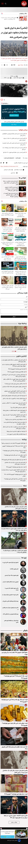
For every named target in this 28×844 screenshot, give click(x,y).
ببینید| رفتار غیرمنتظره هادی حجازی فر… (10, 601)
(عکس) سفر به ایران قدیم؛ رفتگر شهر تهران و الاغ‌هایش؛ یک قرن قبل (13, 134)
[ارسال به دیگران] (14, 65)
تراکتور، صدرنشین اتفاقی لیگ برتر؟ (18, 407)
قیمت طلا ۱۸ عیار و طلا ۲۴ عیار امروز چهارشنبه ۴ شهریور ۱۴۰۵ (13, 447)
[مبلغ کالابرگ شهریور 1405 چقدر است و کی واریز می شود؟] (14, 642)
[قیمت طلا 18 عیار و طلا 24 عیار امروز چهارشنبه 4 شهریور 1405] (14, 665)
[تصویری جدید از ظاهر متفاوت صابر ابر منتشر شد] (23, 583)
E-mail (25, 302)
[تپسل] (2, 103)
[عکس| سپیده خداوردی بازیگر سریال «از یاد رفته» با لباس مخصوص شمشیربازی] (23, 596)
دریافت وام (14, 125)
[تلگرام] (6, 163)
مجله (25, 485)
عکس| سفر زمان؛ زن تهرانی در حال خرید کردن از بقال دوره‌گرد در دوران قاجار (14, 427)
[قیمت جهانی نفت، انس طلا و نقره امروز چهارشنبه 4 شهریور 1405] (14, 713)
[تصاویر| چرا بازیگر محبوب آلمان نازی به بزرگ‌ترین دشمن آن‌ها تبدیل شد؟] (23, 564)
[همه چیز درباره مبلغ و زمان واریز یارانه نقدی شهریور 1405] (14, 736)
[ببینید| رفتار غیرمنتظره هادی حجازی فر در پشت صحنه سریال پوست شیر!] (23, 602)
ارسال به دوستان (7, 170)
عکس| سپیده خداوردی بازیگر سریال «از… (9, 595)
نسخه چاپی (13, 173)
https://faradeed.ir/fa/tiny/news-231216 (9, 166)
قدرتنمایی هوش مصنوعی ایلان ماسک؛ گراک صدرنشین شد (13, 387)
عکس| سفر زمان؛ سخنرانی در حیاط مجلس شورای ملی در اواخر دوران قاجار (10, 182)
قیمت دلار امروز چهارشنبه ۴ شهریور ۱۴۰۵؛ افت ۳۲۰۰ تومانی (14, 475)
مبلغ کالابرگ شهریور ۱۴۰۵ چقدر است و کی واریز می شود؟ (13, 443)
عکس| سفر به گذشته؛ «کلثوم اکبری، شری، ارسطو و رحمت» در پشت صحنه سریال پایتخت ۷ (14, 392)
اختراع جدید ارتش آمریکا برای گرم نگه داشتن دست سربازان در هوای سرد (14, 423)
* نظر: (26, 307)
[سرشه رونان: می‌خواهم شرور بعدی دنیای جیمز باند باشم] (23, 622)
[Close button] (27, 828)
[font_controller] (7, 65)
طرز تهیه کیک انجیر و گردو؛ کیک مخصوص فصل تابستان (13, 395)
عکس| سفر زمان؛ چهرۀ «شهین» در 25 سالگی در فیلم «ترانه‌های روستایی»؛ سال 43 (11, 194)
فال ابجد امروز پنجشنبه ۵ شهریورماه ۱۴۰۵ (16, 369)
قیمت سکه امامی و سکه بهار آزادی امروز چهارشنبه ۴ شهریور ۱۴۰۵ (14, 479)
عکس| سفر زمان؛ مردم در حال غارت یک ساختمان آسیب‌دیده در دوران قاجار (15, 463)
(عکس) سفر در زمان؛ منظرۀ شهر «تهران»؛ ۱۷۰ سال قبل (14, 152)
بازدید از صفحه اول (18, 170)
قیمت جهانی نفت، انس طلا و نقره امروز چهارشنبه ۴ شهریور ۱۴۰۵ (14, 456)
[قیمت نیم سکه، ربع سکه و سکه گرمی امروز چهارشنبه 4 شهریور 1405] (14, 689)
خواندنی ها (22, 178)
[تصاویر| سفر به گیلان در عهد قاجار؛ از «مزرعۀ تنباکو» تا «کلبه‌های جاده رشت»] (14, 540)
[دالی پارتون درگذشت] (23, 570)
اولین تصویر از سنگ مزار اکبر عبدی (11, 575)
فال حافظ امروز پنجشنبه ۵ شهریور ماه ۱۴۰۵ (16, 372)
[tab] (15, 351)
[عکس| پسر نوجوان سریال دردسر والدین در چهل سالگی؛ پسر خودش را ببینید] (23, 609)
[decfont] (2, 65)
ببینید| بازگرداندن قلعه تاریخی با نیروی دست (16, 434)
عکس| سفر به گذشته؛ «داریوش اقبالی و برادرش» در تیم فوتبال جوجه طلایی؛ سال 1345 (11, 188)
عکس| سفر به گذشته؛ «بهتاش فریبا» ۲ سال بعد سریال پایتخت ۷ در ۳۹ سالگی (14, 415)
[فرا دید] (24, 3)
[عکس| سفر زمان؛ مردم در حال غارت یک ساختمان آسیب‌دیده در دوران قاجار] (14, 496)
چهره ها (24, 558)
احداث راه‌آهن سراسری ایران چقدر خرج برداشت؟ (15, 384)
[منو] (2, 4)
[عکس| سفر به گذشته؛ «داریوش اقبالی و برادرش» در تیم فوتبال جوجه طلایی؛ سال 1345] (22, 188)
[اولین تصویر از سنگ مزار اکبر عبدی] (23, 577)
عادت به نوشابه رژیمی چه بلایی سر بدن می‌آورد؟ (15, 419)
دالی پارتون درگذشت (14, 569)
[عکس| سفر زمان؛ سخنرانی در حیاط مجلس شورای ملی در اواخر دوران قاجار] (22, 182)
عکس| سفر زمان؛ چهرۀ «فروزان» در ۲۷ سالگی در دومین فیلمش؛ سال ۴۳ (13, 404)
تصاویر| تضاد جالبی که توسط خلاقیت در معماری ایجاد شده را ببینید (14, 411)
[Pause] (3, 118)
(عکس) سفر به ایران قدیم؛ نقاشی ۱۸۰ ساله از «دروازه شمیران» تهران (14, 139)
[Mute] (5, 118)
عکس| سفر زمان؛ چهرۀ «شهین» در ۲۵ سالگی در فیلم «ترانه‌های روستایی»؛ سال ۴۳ (14, 380)
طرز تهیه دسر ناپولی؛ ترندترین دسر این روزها (16, 431)
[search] (5, 4)
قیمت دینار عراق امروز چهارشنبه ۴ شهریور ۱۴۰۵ (15, 467)
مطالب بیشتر (14, 822)
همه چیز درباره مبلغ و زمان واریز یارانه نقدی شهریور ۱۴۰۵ (13, 459)
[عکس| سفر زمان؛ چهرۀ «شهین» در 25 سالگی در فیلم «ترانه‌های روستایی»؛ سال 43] (22, 194)
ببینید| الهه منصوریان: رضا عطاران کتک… (10, 614)
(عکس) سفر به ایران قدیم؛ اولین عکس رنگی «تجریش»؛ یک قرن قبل (13, 144)
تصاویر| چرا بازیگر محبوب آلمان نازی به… (10, 562)
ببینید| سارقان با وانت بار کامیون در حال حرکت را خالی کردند (14, 399)
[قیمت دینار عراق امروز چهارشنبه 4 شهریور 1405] (14, 783)
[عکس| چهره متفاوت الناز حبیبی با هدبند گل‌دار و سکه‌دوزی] (23, 589)
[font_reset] (4, 65)
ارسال (14, 317)
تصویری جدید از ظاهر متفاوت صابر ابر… (10, 582)
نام (26, 297)
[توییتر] (3, 163)
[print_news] (12, 65)
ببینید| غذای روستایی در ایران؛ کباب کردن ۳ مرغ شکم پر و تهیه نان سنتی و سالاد (13, 375)
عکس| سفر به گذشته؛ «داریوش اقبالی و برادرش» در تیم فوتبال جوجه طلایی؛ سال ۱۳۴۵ (13, 365)
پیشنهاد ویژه (22, 323)
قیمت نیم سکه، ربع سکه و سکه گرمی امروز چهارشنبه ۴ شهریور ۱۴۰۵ (14, 451)
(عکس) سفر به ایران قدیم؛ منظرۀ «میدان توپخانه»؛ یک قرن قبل (14, 148)
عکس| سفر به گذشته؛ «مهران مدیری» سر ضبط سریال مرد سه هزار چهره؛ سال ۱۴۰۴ (13, 470)
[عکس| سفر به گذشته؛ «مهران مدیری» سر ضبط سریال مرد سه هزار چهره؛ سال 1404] (14, 518)
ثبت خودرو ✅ (7, 837)
